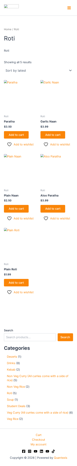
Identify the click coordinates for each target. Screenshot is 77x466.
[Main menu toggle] (69, 8)
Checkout (38, 439)
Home (7, 29)
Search (8, 330)
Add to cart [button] (16, 135)
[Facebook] (23, 451)
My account (38, 444)
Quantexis (60, 458)
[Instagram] (29, 451)
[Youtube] (47, 451)
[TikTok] (53, 451)
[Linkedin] (41, 451)
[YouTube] (35, 451)
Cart (38, 435)
